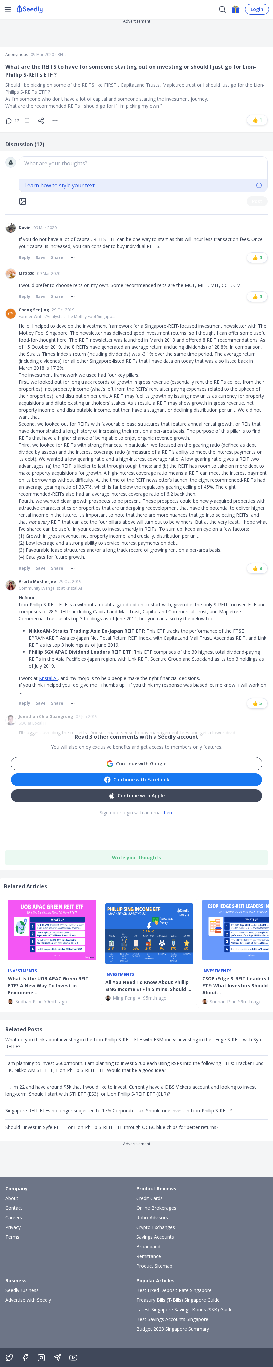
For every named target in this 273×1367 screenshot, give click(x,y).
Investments (22, 971)
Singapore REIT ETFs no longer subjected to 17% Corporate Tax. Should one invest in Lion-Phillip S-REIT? (118, 1110)
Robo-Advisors (152, 1217)
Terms (12, 1237)
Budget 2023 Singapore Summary (172, 1329)
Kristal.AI (48, 678)
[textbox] (143, 168)
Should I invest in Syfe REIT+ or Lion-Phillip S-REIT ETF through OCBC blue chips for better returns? (111, 1127)
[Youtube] (73, 1358)
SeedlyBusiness (22, 1290)
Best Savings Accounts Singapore (172, 1319)
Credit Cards (149, 1198)
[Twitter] (9, 1358)
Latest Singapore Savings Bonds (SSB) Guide (184, 1309)
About (11, 1198)
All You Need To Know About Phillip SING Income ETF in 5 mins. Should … (148, 985)
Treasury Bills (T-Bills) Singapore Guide (178, 1300)
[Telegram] (57, 1358)
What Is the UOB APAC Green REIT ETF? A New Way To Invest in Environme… (48, 985)
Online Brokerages (156, 1208)
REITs (62, 54)
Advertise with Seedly (28, 1300)
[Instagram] (41, 1358)
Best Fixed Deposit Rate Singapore (174, 1290)
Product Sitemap (154, 1266)
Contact (13, 1208)
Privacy (13, 1227)
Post (257, 201)
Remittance (148, 1256)
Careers (13, 1217)
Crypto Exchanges (155, 1227)
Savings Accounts (155, 1237)
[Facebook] (25, 1358)
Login (257, 9)
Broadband (148, 1246)
